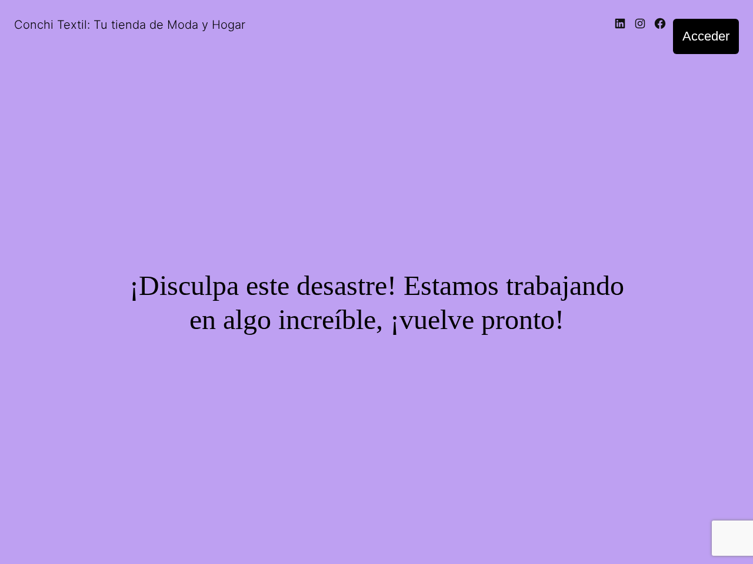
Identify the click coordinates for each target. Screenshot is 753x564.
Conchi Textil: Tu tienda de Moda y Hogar (129, 25)
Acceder (705, 36)
